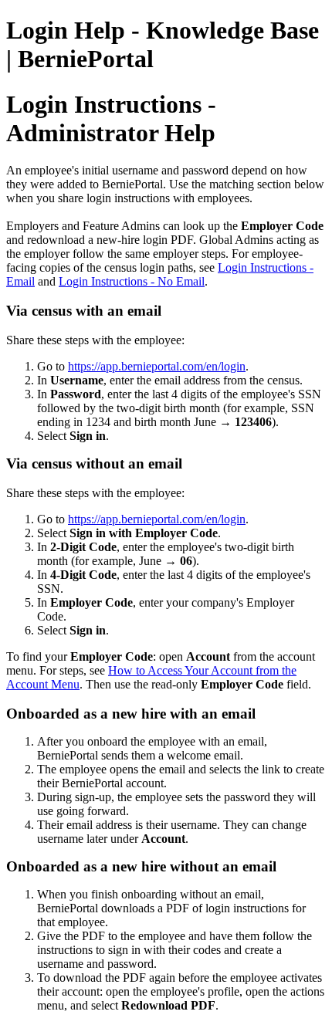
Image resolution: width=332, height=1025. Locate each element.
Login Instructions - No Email (132, 281)
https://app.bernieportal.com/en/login (157, 366)
